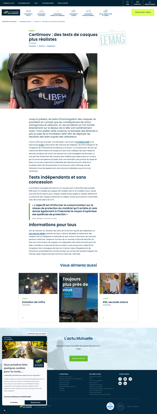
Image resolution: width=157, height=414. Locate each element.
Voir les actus (78, 358)
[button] (4, 410)
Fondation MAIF (83, 142)
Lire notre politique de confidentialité (17, 397)
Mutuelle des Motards (9, 21)
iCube (41, 145)
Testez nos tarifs (143, 12)
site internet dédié (37, 233)
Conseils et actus (25, 21)
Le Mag (31, 30)
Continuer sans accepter (36, 334)
